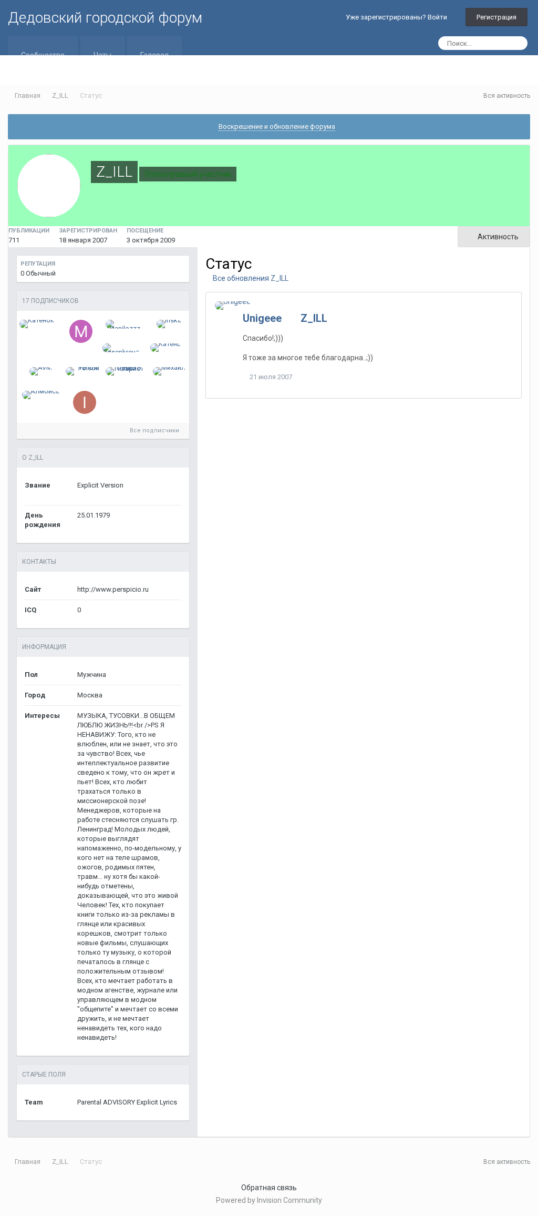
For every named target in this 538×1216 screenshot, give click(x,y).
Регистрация (496, 17)
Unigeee (262, 318)
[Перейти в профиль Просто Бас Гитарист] (125, 371)
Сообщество (43, 55)
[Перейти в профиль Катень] (165, 347)
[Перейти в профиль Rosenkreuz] (121, 347)
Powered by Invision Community (269, 1200)
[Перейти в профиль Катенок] (36, 324)
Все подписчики (155, 430)
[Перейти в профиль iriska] (169, 324)
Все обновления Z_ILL (249, 278)
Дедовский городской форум (105, 17)
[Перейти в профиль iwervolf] (84, 402)
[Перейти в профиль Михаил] (169, 371)
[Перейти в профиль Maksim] (80, 331)
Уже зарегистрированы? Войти (398, 17)
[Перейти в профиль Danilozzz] (125, 324)
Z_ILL (314, 318)
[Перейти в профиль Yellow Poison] (85, 371)
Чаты (102, 55)
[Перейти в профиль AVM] (40, 371)
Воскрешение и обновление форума (277, 126)
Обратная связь (269, 1187)
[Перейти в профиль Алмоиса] (40, 395)
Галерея (154, 55)
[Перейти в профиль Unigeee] (233, 305)
